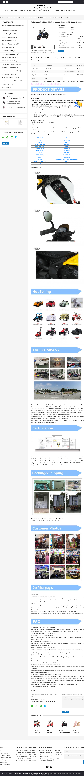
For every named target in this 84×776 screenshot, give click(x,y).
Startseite (2, 17)
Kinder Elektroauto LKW (9, 61)
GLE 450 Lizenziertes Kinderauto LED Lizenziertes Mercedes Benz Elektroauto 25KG (51, 751)
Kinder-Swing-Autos (8, 34)
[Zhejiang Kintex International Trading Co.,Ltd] (42, 7)
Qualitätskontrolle (45, 11)
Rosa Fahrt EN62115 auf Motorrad (16, 107)
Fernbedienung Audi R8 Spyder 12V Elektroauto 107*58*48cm (49, 759)
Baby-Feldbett (6, 84)
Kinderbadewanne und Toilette (11, 81)
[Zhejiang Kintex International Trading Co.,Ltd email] (4, 137)
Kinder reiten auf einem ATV (10, 71)
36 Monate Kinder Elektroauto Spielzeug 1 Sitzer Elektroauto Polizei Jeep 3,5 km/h (26, 751)
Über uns (22, 11)
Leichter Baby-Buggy (8, 74)
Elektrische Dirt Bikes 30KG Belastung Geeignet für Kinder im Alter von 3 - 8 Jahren (43, 52)
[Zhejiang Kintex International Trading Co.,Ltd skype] (17, 137)
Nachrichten (3, 762)
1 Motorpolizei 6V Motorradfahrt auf (49, 684)
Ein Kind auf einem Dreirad (9, 44)
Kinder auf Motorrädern (19, 17)
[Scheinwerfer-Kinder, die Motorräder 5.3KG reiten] (3, 102)
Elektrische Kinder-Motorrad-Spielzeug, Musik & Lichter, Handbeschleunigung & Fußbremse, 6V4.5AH (64, 731)
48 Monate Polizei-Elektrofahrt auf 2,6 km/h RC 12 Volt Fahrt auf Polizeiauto (26, 755)
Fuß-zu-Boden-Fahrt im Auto (10, 64)
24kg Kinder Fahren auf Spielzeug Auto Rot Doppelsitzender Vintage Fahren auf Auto (26, 760)
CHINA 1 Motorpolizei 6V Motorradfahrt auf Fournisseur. (32, 773)
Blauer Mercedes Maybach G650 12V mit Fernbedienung (51, 755)
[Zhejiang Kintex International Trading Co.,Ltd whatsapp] (8, 137)
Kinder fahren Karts (7, 40)
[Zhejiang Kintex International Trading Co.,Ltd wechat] (13, 137)
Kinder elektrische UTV (8, 47)
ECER (51, 774)
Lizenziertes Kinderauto (9, 30)
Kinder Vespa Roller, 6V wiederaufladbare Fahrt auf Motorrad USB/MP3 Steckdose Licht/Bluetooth (77, 731)
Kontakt (61, 50)
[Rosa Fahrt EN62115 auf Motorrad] (3, 107)
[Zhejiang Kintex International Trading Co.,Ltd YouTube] (7, 2)
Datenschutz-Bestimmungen (9, 773)
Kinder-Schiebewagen (8, 37)
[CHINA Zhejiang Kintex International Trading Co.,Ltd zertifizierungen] (7, 122)
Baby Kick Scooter (7, 51)
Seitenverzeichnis (5, 764)
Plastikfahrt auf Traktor (9, 57)
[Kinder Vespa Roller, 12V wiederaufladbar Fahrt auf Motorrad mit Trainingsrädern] (36, 723)
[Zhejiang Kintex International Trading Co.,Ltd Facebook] (3, 2)
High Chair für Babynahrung (9, 77)
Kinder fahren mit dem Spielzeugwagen (13, 25)
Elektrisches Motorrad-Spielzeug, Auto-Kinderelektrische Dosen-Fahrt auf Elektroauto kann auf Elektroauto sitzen (50, 731)
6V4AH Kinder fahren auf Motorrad (68, 684)
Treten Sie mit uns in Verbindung (65, 11)
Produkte (13, 11)
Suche (74, 2)
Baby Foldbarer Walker (8, 67)
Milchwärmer (5, 87)
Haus (6, 11)
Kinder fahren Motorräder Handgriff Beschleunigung (44, 686)
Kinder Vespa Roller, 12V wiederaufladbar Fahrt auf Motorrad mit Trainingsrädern (36, 731)
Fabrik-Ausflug (32, 11)
